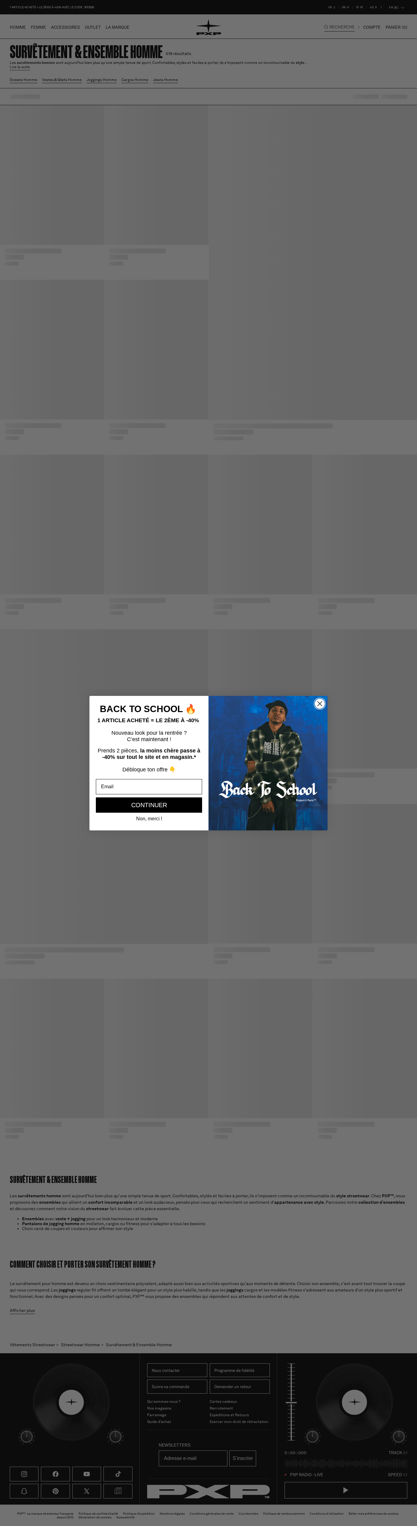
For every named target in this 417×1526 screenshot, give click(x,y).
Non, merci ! (149, 818)
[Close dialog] (319, 703)
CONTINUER (149, 805)
